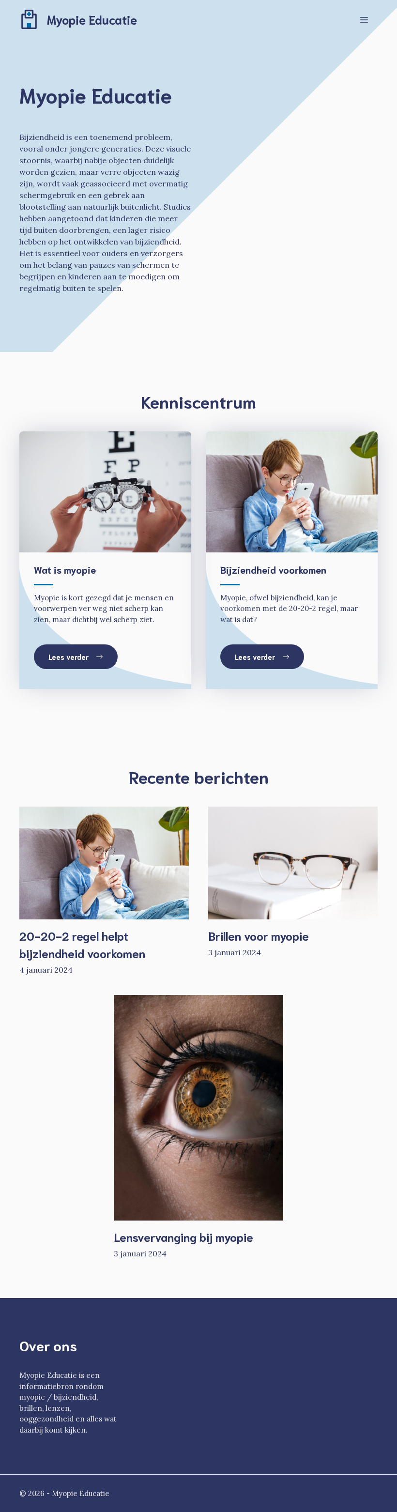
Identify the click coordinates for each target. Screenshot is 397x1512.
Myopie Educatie (92, 19)
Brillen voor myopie (258, 935)
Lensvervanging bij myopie (183, 1236)
